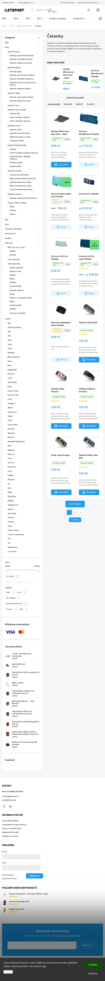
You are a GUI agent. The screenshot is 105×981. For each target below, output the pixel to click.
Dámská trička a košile (17, 109)
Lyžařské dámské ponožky (20, 182)
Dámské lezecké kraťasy (20, 133)
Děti (6, 219)
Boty (7, 224)
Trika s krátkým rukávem (20, 117)
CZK (54, 11)
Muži (7, 42)
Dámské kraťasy (14, 125)
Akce (9, 582)
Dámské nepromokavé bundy (22, 55)
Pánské (13, 251)
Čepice (13, 214)
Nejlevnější (68, 104)
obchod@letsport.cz (10, 796)
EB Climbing (12, 598)
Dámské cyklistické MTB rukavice (23, 198)
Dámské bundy (14, 51)
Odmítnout (93, 973)
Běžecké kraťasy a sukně (20, 137)
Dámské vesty (13, 105)
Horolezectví (10, 233)
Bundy (12, 294)
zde (44, 966)
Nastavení (8, 972)
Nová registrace (8, 875)
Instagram (10, 806)
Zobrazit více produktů (75, 97)
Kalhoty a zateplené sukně (21, 297)
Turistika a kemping (13, 229)
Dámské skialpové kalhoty (20, 88)
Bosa (21, 592)
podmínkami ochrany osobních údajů (66, 935)
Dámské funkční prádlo (17, 145)
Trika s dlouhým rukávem (20, 121)
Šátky (12, 206)
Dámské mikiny (14, 93)
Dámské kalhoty (14, 67)
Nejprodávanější (54, 104)
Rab (23, 609)
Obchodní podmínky (67, 3)
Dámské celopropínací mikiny (22, 97)
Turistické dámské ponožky (21, 189)
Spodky (13, 149)
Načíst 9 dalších (75, 504)
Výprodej (8, 243)
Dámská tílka (15, 113)
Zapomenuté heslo (9, 878)
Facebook (4, 806)
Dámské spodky (16, 162)
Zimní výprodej (14, 263)
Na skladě (12, 576)
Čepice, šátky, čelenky (17, 202)
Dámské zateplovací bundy (21, 63)
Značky (8, 318)
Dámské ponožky (15, 171)
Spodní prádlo (15, 166)
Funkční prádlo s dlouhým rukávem (20, 157)
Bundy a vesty (15, 271)
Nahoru (76, 519)
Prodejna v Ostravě (10, 836)
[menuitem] (6, 19)
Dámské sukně (15, 129)
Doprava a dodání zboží (11, 828)
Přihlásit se (86, 945)
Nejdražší (79, 104)
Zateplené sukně (17, 140)
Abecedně (90, 104)
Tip (33, 582)
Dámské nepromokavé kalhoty (22, 75)
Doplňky (8, 238)
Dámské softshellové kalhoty (22, 79)
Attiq (10, 592)
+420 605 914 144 (9, 800)
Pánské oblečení (16, 267)
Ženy (7, 47)
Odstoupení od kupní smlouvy (88, 3)
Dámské (13, 255)
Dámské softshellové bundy (21, 59)
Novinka (22, 582)
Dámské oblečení (17, 290)
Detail (91, 164)
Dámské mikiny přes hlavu (20, 101)
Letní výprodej (14, 259)
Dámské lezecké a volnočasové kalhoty (23, 83)
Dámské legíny (16, 71)
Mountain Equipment (16, 603)
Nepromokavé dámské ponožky (23, 178)
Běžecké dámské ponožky (21, 185)
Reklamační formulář (10, 832)
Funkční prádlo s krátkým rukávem (24, 153)
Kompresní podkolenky (19, 174)
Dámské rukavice (15, 194)
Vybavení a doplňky (18, 313)
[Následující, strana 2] (75, 512)
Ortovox (11, 609)
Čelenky (13, 210)
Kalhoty (13, 275)
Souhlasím (93, 964)
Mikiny (12, 278)
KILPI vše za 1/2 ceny (16, 247)
